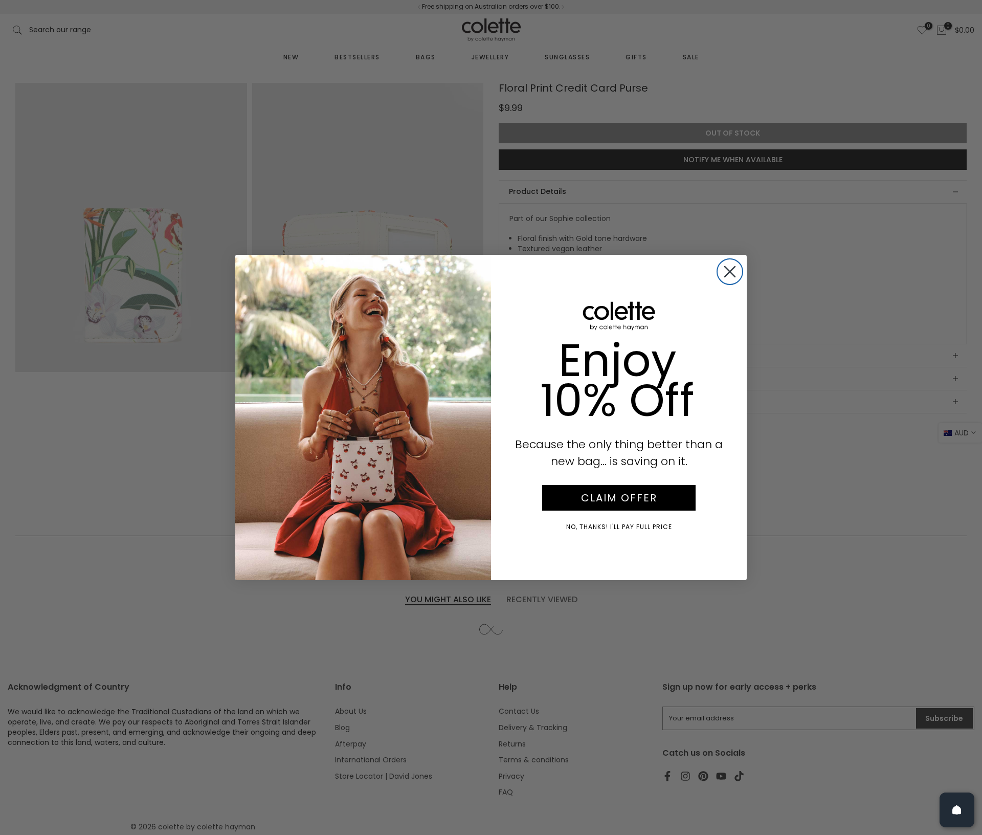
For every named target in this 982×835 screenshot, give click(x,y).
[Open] (957, 810)
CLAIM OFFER (619, 498)
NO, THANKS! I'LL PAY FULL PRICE (619, 526)
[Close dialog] (730, 271)
